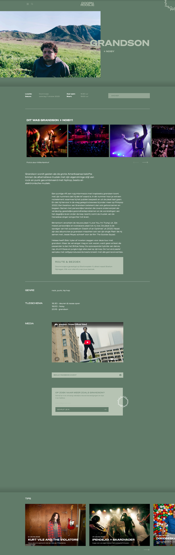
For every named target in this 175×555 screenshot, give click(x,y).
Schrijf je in (63, 409)
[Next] (144, 162)
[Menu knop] (27, 3)
